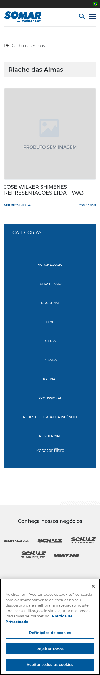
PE (6, 45)
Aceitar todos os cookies (50, 664)
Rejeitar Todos (50, 648)
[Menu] (92, 17)
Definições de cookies (50, 632)
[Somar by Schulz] (28, 16)
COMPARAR (87, 205)
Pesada (50, 360)
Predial (50, 379)
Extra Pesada (50, 284)
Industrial (50, 303)
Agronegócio (50, 265)
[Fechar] (93, 586)
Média (50, 341)
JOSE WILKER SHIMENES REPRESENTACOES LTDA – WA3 (44, 190)
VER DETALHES (17, 205)
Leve (50, 322)
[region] (50, 627)
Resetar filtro (50, 450)
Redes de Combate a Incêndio (50, 417)
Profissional (50, 398)
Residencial (50, 436)
